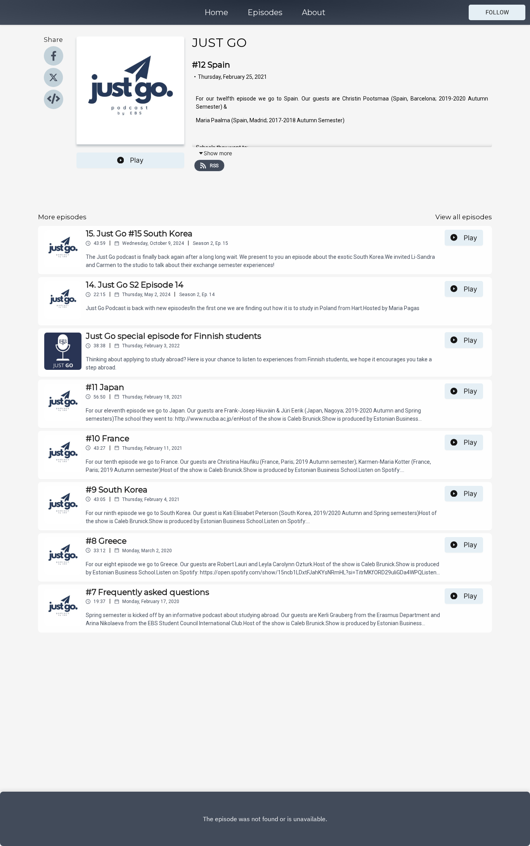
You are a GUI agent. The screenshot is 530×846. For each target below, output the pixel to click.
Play (137, 160)
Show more (218, 153)
